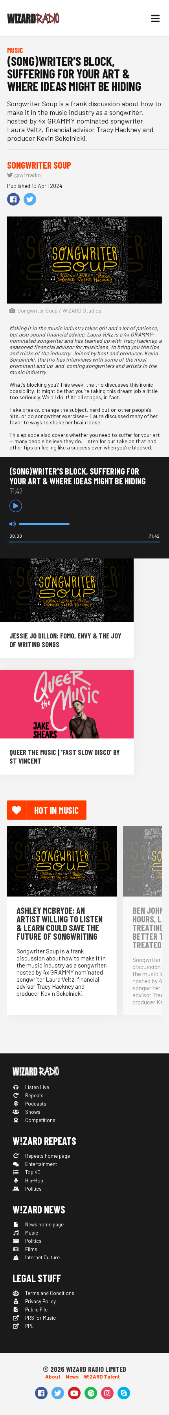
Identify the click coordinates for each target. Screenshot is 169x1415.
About (53, 1376)
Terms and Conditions (49, 1293)
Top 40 (32, 1172)
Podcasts (35, 1103)
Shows (32, 1112)
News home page (44, 1224)
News (72, 1376)
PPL (28, 1326)
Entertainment (40, 1164)
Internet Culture (42, 1257)
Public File (36, 1309)
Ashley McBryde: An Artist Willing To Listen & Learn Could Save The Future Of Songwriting (60, 923)
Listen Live (36, 1087)
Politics (33, 1189)
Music (31, 1232)
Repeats (34, 1095)
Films (30, 1249)
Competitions (39, 1120)
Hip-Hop (33, 1180)
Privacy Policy (40, 1301)
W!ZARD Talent (102, 1376)
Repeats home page (47, 1156)
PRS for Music (40, 1318)
